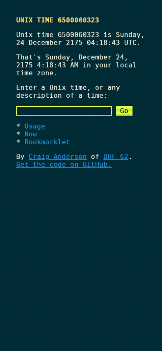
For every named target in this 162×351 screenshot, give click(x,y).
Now (31, 134)
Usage (35, 126)
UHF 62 (115, 157)
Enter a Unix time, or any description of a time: (68, 91)
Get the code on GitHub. (64, 164)
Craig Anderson (58, 157)
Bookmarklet (47, 142)
